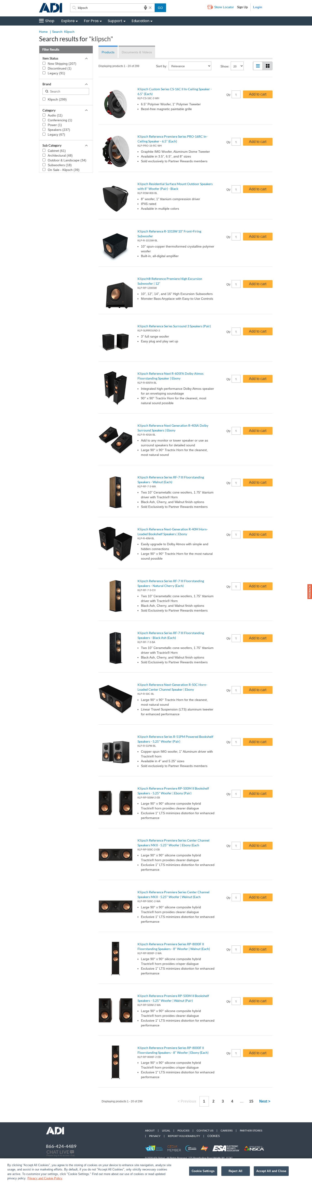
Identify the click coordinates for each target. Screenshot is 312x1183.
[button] (309, 591)
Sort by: (161, 66)
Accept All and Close (271, 1171)
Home (43, 32)
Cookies (213, 1136)
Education (140, 20)
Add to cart (257, 94)
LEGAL (166, 1130)
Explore (68, 20)
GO (160, 8)
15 (251, 1101)
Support (115, 20)
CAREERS (227, 1130)
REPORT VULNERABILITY (184, 1136)
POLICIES (183, 1130)
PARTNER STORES (251, 1130)
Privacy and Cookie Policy (44, 1178)
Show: (224, 66)
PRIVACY (155, 1136)
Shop (49, 20)
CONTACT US (205, 1130)
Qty (228, 94)
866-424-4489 (61, 1146)
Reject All (235, 1171)
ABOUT (150, 1130)
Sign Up (242, 7)
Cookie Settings (203, 1171)
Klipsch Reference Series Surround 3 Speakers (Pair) (174, 326)
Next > (264, 1101)
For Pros (91, 20)
